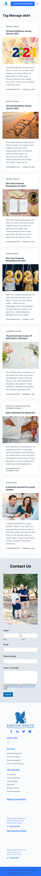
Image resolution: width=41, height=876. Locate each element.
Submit (8, 694)
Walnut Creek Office (16, 799)
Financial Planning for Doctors (18, 406)
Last (23, 639)
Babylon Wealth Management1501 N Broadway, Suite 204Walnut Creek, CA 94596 (16, 820)
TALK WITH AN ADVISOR (22, 4)
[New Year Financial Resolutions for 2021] (21, 277)
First (5, 639)
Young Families (11, 482)
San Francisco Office (16, 831)
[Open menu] (8, 742)
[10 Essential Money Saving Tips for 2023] (21, 125)
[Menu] (38, 4)
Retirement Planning (13, 331)
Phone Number (9, 656)
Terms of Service (29, 687)
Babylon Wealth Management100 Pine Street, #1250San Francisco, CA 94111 (16, 852)
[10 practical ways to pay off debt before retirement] (21, 355)
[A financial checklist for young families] (21, 506)
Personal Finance (12, 26)
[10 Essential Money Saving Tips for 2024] (21, 50)
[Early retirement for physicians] (21, 429)
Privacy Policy (14, 687)
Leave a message (11, 668)
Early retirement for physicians (20, 413)
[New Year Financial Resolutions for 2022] (21, 202)
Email (6, 645)
